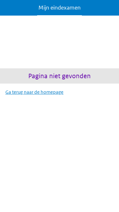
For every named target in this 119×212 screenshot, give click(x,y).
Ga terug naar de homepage (34, 92)
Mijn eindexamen (59, 7)
